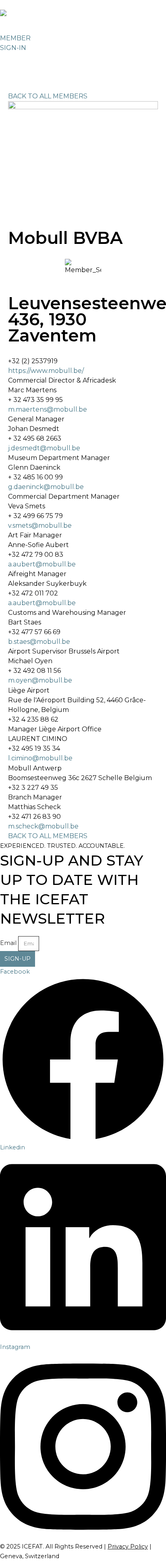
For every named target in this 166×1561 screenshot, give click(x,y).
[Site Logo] (22, 17)
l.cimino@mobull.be (40, 758)
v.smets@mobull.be (40, 525)
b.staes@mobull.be (39, 641)
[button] (9, 58)
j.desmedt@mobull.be (44, 448)
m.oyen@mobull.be (40, 680)
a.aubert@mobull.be (42, 564)
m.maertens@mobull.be (47, 409)
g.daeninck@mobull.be (46, 487)
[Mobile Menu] (14, 73)
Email (8, 943)
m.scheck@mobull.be (43, 826)
